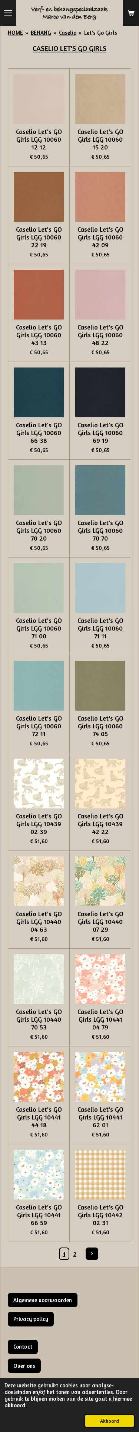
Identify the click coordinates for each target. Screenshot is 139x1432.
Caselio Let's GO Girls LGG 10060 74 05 (100, 726)
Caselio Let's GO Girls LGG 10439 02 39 (39, 823)
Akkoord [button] (109, 1421)
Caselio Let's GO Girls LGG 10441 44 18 (39, 1117)
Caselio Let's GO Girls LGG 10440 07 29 (100, 921)
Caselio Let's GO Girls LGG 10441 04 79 (100, 1019)
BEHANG (41, 32)
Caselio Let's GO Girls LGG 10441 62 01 (100, 1117)
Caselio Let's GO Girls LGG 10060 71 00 (39, 628)
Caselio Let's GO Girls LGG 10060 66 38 (39, 432)
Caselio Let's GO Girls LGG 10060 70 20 (39, 530)
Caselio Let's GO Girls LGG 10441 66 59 (39, 1214)
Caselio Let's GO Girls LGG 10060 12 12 (39, 139)
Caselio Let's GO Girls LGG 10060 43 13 (39, 334)
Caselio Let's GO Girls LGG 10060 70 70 (100, 530)
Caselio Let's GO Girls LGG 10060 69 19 (100, 432)
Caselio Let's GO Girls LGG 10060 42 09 (100, 237)
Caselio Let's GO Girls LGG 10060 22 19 (39, 237)
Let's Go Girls (100, 32)
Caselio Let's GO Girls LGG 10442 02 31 (100, 1214)
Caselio (67, 32)
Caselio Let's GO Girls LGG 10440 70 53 (39, 1019)
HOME (15, 32)
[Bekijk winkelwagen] (131, 13)
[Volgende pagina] (92, 1254)
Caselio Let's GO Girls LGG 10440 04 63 (39, 921)
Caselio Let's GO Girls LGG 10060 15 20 (100, 139)
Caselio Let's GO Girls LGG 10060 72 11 (39, 726)
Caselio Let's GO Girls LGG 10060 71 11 (100, 628)
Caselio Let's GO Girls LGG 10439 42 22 (100, 823)
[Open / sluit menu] (8, 13)
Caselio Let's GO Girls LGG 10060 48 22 (100, 334)
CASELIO (46, 48)
